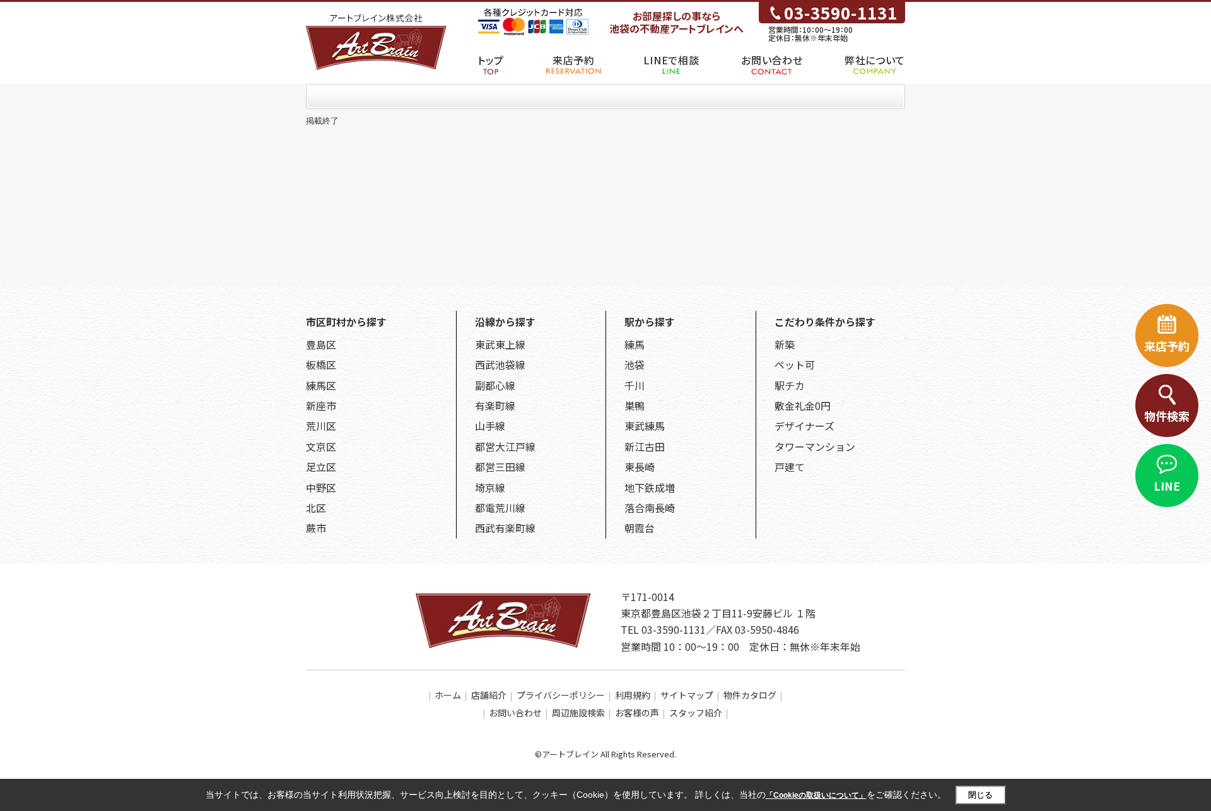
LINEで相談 (671, 59)
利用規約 (632, 695)
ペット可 (795, 364)
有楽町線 (495, 405)
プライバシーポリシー (561, 695)
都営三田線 (500, 466)
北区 (316, 507)
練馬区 (321, 385)
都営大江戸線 (505, 446)
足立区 (321, 466)
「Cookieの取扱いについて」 (816, 795)
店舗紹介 (488, 695)
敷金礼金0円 (803, 405)
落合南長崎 (649, 507)
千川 (634, 385)
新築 (785, 344)
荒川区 (321, 425)
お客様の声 (637, 712)
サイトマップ (686, 695)
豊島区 (321, 344)
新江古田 (644, 446)
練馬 (634, 344)
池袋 (634, 364)
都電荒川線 (500, 507)
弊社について (875, 59)
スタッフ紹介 (695, 712)
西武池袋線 (500, 364)
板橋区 (321, 364)
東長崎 (639, 466)
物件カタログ (749, 695)
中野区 (321, 487)
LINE (1167, 485)
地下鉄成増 (649, 487)
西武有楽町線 (505, 527)
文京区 (321, 446)
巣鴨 (634, 405)
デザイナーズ (804, 425)
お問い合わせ (771, 59)
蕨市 (316, 527)
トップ (490, 59)
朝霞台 (639, 527)
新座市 (321, 405)
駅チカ (790, 385)
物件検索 (1167, 415)
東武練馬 (644, 425)
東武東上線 (500, 344)
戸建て (790, 466)
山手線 (490, 425)
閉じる (980, 795)
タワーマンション (815, 446)
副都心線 (495, 385)
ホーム (448, 695)
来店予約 (574, 59)
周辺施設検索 (578, 712)
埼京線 (490, 487)
